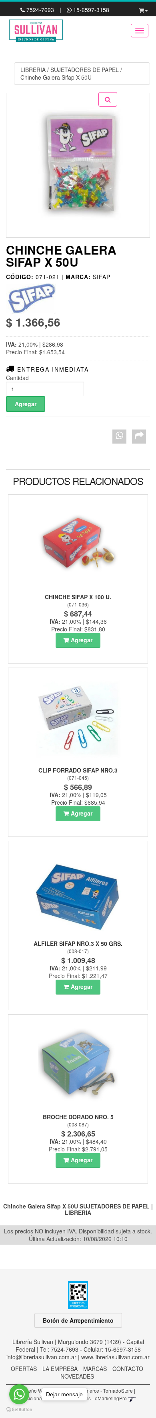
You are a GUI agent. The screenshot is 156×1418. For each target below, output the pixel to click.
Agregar (81, 640)
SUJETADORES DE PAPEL (84, 70)
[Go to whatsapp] (19, 1394)
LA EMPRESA (60, 1369)
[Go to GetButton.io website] (19, 1409)
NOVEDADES (77, 1376)
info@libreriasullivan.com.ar (41, 1357)
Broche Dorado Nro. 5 (78, 1117)
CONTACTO (127, 1369)
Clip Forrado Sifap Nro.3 (78, 770)
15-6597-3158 (90, 10)
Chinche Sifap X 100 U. (78, 597)
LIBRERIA (33, 70)
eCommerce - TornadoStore (102, 1390)
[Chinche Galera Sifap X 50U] (78, 165)
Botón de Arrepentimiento (78, 1320)
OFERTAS (24, 1369)
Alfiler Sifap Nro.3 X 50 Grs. (78, 943)
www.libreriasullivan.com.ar (115, 1357)
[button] (143, 9)
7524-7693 (40, 10)
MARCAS (95, 1369)
